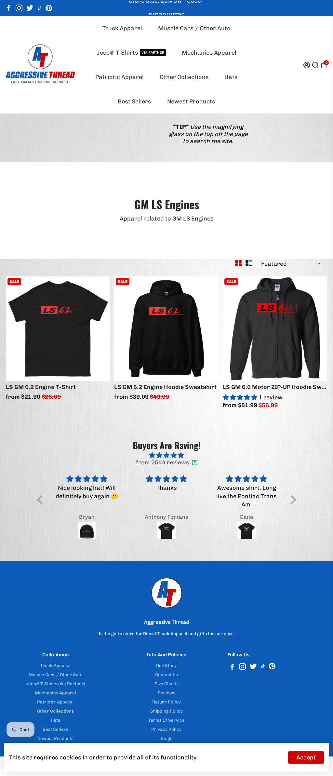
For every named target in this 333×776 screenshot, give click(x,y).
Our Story (166, 665)
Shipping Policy (166, 711)
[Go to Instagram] (19, 8)
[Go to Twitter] (30, 8)
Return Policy (166, 701)
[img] (166, 455)
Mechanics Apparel (209, 52)
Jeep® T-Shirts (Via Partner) (55, 683)
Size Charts (166, 683)
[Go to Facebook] (8, 8)
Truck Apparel (122, 28)
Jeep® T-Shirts (130, 52)
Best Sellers (134, 101)
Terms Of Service (166, 720)
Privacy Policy (166, 729)
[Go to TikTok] (39, 8)
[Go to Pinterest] (49, 8)
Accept (306, 757)
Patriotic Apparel (119, 77)
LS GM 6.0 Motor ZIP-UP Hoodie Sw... (274, 387)
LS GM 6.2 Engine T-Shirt (41, 387)
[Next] (98, 326)
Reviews (166, 692)
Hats (231, 77)
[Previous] (17, 326)
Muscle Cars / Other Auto (194, 28)
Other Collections (184, 77)
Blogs (166, 738)
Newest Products (191, 101)
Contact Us (166, 674)
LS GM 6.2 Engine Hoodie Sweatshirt (165, 387)
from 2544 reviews (162, 462)
